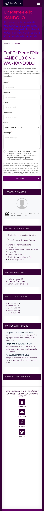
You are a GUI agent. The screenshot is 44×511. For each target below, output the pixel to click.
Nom (5, 83)
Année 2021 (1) (13, 306)
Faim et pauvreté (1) (16, 255)
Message (7, 133)
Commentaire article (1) (18, 284)
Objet (5, 123)
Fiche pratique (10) (15, 279)
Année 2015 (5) (14, 311)
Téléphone (7, 113)
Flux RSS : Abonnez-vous (19, 377)
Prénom (6, 92)
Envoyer (20, 178)
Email (5, 103)
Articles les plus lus (16, 259)
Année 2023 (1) (14, 303)
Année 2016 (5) (14, 308)
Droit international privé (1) (19, 257)
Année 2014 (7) (14, 313)
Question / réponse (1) (17, 281)
